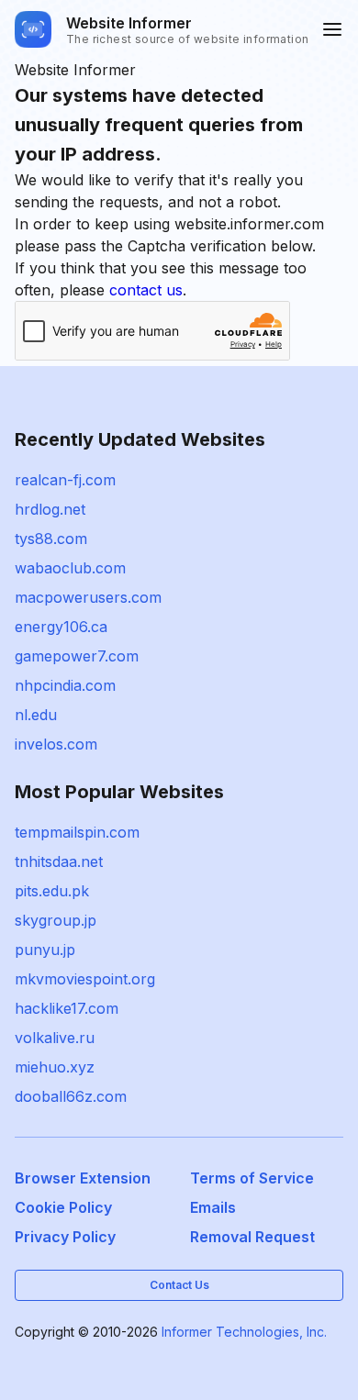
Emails (213, 1207)
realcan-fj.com (65, 480)
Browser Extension (83, 1178)
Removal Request (252, 1237)
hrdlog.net (50, 509)
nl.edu (36, 715)
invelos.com (56, 744)
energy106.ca (61, 626)
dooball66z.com (71, 1096)
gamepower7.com (77, 656)
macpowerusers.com (88, 597)
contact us (146, 290)
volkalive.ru (55, 1037)
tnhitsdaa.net (59, 861)
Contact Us (179, 1285)
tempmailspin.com (77, 832)
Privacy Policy (65, 1237)
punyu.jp (45, 949)
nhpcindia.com (65, 685)
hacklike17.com (66, 1008)
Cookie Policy (63, 1207)
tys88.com (51, 538)
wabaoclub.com (70, 568)
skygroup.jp (55, 920)
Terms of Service (252, 1178)
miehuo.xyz (55, 1067)
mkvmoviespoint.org (85, 979)
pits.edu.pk (52, 891)
